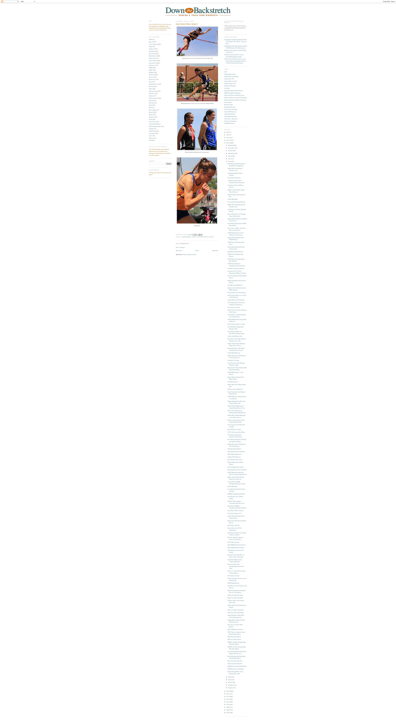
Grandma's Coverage (233, 360)
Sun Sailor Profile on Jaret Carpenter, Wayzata (235, 561)
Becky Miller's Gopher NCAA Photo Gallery (236, 378)
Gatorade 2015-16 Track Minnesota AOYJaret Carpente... (237, 272)
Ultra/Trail (152, 133)
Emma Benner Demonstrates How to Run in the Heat (237, 534)
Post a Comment (180, 247)
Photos (151, 100)
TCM (150, 119)
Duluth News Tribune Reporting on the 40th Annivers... (236, 416)
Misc (150, 82)
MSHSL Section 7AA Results (236, 669)
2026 (228, 132)
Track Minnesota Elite (230, 116)
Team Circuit (152, 122)
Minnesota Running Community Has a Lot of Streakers (237, 591)
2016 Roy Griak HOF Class (235, 285)
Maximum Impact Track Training (233, 90)
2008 (228, 710)
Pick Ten (151, 103)
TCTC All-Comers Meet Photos (236, 432)
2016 (228, 143)
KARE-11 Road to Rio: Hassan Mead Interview (236, 191)
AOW (150, 39)
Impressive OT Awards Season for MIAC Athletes (237, 289)
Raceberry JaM (228, 104)
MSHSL (151, 72)
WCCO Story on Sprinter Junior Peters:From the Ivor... (236, 633)
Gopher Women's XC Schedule (236, 300)
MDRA (151, 68)
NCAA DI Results (232, 486)
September (231, 153)
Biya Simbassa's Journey (234, 429)
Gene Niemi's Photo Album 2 (187, 24)
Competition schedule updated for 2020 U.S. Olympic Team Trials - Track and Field (235, 41)
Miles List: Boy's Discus (234, 639)
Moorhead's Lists (154, 84)
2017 (228, 140)
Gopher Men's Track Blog (231, 76)
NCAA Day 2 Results (233, 542)
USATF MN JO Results (234, 353)
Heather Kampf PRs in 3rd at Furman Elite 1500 (235, 673)
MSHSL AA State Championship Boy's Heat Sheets (237, 648)
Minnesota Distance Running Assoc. (234, 95)
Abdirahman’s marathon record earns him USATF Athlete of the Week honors (235, 47)
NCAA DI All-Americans (234, 454)
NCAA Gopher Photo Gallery (236, 467)
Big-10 (151, 42)
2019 (228, 135)
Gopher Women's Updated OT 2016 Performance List (236, 616)
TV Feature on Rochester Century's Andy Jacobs (235, 436)
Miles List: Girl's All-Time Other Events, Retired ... (237, 572)
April (229, 680)
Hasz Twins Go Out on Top (235, 459)
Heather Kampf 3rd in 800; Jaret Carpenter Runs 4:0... (236, 402)
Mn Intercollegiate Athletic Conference (235, 100)
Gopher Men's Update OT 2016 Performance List (236, 621)
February (230, 685)
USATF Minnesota (229, 123)
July (229, 159)
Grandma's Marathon (230, 86)
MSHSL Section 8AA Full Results (237, 666)
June (229, 161)
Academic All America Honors (236, 268)
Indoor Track (152, 61)
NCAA (151, 86)
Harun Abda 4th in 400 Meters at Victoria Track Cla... (237, 357)
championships (186, 236)
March (230, 682)
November (231, 148)
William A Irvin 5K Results (235, 389)
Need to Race (228, 102)
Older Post (215, 250)
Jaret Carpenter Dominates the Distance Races (236, 517)
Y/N (150, 140)
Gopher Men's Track (229, 74)
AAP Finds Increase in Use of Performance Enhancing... (236, 234)
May (229, 677)
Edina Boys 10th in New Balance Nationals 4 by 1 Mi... (237, 340)
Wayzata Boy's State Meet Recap (237, 292)
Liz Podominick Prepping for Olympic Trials (236, 328)
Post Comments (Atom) (189, 254)
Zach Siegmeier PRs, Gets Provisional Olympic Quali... (236, 332)
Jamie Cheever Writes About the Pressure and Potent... (236, 229)
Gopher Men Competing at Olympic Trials (235, 169)
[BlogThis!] (196, 235)
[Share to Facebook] (200, 235)
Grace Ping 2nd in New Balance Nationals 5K (236, 393)
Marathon (151, 75)
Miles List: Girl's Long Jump (235, 612)
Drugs (150, 46)
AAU (225, 72)
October (230, 151)
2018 (228, 137)
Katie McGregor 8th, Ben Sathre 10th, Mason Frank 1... (236, 657)
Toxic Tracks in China (234, 307)
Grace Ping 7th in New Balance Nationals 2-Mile (236, 364)
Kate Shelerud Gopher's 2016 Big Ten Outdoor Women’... (237, 440)
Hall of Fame (152, 54)
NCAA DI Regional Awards (235, 629)
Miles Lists (152, 79)
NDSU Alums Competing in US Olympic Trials (236, 206)
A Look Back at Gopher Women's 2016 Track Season (237, 316)
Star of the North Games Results (236, 202)
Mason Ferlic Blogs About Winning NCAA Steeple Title (237, 412)
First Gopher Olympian (234, 178)
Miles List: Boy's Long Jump (236, 610)
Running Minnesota (230, 107)
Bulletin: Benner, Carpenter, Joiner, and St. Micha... (235, 538)
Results (151, 112)
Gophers (151, 49)
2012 (228, 699)
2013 (228, 696)
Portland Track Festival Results (236, 451)
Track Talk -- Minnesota (231, 119)
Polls (150, 105)
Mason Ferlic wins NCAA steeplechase (235, 529)
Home (197, 250)
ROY (150, 107)
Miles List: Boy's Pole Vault (235, 598)
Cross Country (153, 44)
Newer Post (179, 250)
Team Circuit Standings (230, 109)
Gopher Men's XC (229, 79)
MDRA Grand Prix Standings (232, 93)
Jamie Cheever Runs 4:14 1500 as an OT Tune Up (237, 296)
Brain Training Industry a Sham (236, 324)
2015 (228, 691)
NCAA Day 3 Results (233, 525)
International (152, 63)
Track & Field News (229, 114)
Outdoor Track (153, 98)
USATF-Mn (152, 131)
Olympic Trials (153, 91)
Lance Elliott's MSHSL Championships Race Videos (236, 483)
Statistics (151, 117)
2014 (228, 694)
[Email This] (194, 235)
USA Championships (155, 126)
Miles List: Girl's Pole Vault (235, 595)
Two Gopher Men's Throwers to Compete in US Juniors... (236, 304)
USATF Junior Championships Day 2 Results (236, 260)
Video (150, 136)
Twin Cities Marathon (230, 121)
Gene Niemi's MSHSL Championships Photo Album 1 (237, 507)
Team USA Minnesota (230, 112)
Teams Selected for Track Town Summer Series (236, 248)
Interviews (152, 65)
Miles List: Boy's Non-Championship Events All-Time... (236, 566)
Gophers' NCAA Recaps (234, 457)
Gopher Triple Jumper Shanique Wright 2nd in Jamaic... (236, 345)
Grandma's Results (233, 382)
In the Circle (152, 58)
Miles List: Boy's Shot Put (235, 661)
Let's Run (227, 88)
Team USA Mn (153, 124)
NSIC (150, 89)
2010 (228, 704)
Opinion (151, 96)
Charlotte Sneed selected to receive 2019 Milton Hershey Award (234, 56)
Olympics (151, 93)
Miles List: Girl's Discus (234, 637)
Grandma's (152, 51)
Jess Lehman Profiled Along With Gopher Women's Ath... (237, 652)
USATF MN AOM (232, 199)
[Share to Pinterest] (201, 235)
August (230, 156)
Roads (151, 115)
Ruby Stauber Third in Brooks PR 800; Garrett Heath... (237, 369)
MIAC (150, 70)
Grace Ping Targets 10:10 (235, 513)
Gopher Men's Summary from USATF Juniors (236, 239)
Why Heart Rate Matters (234, 449)
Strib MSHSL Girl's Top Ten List (237, 545)
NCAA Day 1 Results (233, 576)
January (230, 688)
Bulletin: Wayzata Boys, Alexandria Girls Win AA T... (236, 502)
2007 (228, 712)
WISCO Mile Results (233, 583)
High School (152, 56)
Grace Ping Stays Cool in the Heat (237, 470)
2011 (228, 702)
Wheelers (151, 138)
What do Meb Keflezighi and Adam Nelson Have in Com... (236, 407)
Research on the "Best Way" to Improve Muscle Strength (236, 556)
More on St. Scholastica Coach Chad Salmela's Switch (236, 421)
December (231, 145)
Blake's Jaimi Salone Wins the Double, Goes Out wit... (236, 478)
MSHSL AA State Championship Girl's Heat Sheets (237, 643)
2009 (228, 707)
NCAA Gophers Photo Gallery (236, 547)
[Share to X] (198, 235)
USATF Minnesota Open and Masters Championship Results (237, 473)
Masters (151, 77)
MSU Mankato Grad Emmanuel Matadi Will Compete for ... (236, 165)
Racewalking (152, 110)
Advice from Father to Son (235, 336)
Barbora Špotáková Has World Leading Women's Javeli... (236, 349)
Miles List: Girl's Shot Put (235, 663)
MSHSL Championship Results (236, 494)
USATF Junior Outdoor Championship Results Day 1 (236, 265)
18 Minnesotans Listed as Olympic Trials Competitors (236, 181)
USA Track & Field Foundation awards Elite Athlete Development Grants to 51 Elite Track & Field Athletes (235, 61)
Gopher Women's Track (230, 81)
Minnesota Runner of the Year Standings (235, 97)
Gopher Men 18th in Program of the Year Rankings (236, 445)
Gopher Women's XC (230, 83)
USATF (151, 129)
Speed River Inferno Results (235, 251)
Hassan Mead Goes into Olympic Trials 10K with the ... (237, 215)
